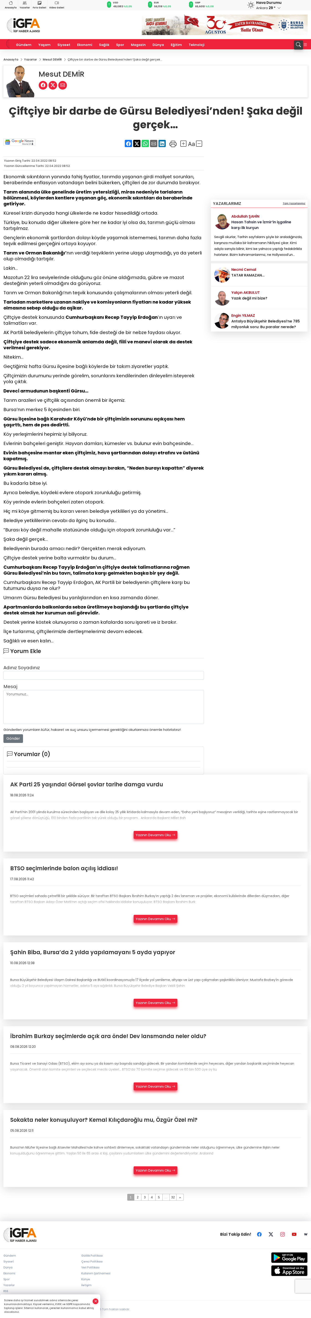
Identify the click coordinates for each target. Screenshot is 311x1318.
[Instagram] (282, 1234)
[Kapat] (95, 1301)
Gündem (23, 45)
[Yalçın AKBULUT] (222, 297)
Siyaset (63, 45)
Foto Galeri (39, 7)
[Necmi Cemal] (222, 274)
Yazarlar (25, 7)
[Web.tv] (305, 1234)
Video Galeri (56, 7)
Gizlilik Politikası (92, 1256)
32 (173, 1197)
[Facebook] (259, 1234)
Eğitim (176, 45)
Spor (120, 45)
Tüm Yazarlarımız (294, 203)
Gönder (13, 738)
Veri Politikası (90, 1267)
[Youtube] (294, 1234)
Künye (85, 1279)
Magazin (138, 45)
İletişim (86, 1285)
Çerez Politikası (92, 1261)
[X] (270, 1234)
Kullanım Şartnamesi (95, 1273)
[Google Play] (272, 1257)
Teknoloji (196, 45)
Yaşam (44, 45)
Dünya (158, 45)
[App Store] (272, 1270)
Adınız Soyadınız (21, 667)
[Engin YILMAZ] (222, 320)
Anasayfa (11, 7)
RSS (5, 1291)
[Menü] (305, 45)
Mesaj (10, 686)
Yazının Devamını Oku (154, 835)
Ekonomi (84, 45)
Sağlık (104, 45)
